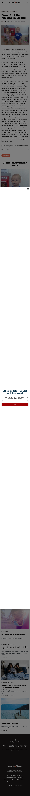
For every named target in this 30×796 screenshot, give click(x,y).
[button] (28, 189)
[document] (15, 398)
